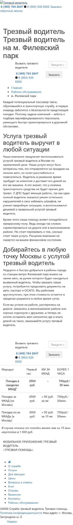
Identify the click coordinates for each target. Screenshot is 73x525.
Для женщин (16, 474)
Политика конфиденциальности (21, 513)
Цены (11, 478)
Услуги (12, 470)
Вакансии (14, 494)
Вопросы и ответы (20, 482)
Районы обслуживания (23, 502)
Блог (11, 486)
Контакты (14, 498)
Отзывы (13, 490)
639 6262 (38, 6)
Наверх (12, 521)
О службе (14, 466)
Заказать (54, 75)
